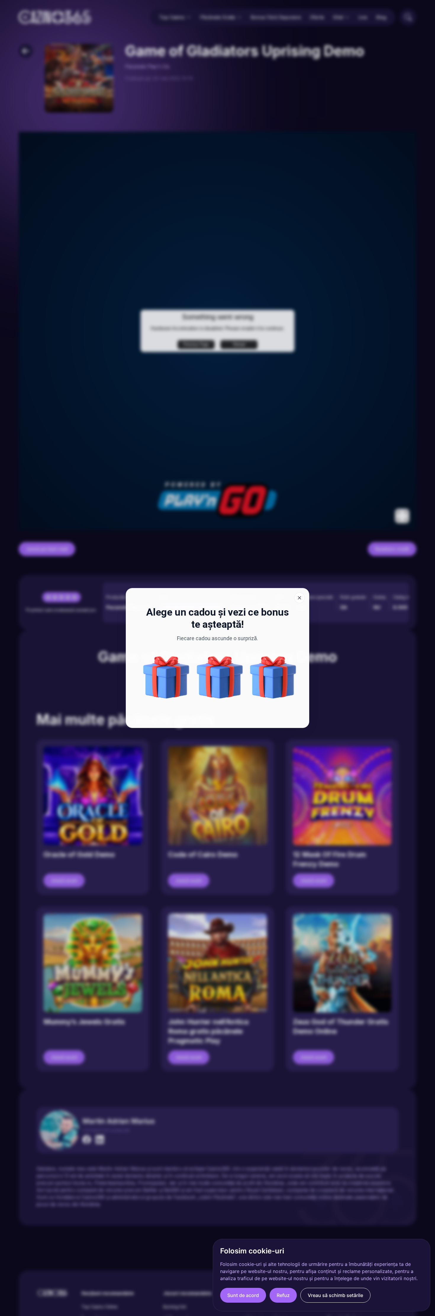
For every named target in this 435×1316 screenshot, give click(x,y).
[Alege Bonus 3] (166, 677)
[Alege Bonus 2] (273, 677)
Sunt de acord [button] (243, 1295)
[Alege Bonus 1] (220, 677)
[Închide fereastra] (299, 597)
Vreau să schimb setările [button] (335, 1295)
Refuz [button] (283, 1295)
